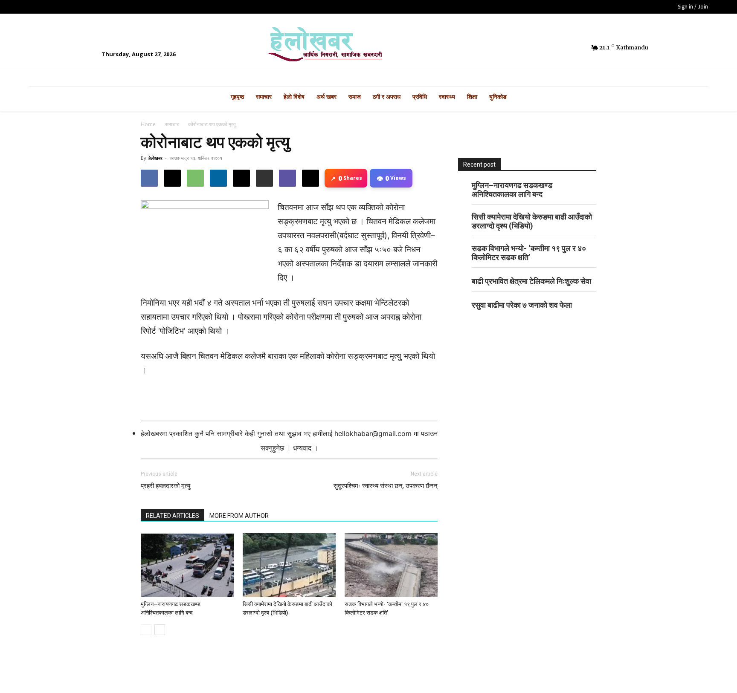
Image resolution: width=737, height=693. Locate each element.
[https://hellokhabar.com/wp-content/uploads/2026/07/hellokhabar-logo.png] (368, 47)
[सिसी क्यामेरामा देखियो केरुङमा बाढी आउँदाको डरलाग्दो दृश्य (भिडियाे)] (289, 565)
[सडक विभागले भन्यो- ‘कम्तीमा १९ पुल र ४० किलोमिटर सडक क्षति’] (391, 565)
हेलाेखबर (155, 158)
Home (148, 124)
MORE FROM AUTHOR (239, 515)
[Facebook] (539, 48)
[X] (172, 178)
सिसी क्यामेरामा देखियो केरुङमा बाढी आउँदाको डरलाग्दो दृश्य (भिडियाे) (532, 221)
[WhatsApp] (195, 178)
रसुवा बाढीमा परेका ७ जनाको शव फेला (522, 304)
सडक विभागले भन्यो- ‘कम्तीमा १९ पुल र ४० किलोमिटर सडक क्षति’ (529, 253)
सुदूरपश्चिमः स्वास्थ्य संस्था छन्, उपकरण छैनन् (386, 486)
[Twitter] (554, 48)
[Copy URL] (310, 178)
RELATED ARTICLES (172, 515)
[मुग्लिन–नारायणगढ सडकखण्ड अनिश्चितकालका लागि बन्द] (187, 565)
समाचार (172, 124)
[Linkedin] (218, 178)
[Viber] (287, 178)
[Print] (264, 178)
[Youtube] (568, 48)
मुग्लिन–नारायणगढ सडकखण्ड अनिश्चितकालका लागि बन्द (512, 190)
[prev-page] (146, 629)
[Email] (241, 178)
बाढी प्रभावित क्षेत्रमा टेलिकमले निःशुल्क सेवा (531, 281)
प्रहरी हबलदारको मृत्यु (165, 486)
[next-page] (159, 629)
